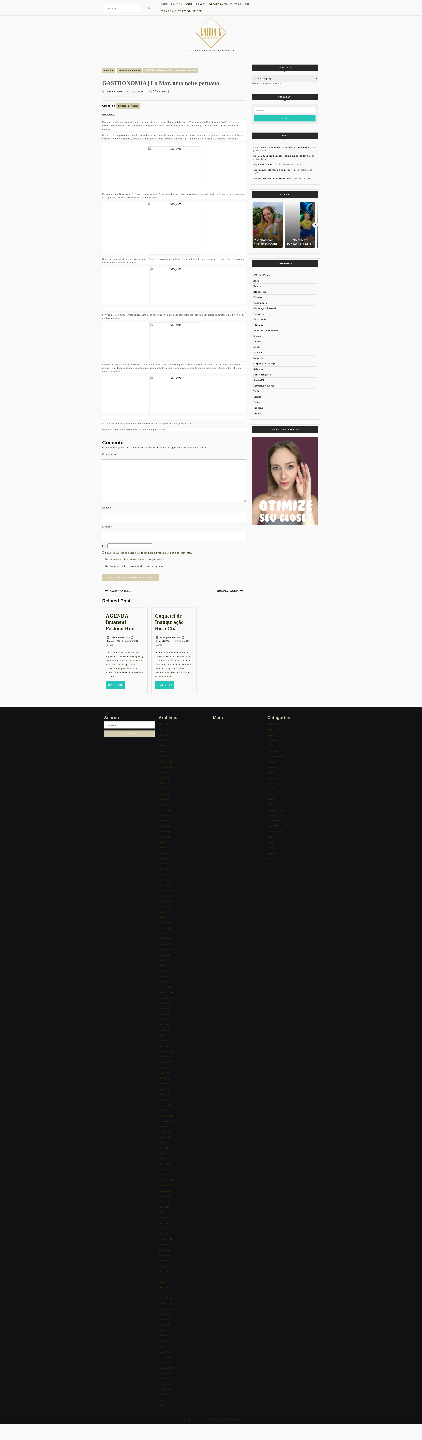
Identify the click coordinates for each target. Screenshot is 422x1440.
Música (257, 352)
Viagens (258, 408)
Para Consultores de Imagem (181, 11)
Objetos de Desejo (264, 363)
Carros (257, 297)
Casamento (260, 303)
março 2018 (164, 1099)
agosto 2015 (164, 1260)
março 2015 (164, 1287)
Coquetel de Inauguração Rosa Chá (169, 622)
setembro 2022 (166, 863)
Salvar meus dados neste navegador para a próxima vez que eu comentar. (148, 552)
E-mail (107, 526)
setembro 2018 (166, 1067)
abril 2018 (164, 1094)
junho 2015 (164, 1271)
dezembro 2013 (166, 1368)
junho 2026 (164, 724)
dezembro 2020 (166, 938)
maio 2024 (164, 794)
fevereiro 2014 (166, 1357)
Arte (256, 280)
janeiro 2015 (165, 1298)
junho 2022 (164, 869)
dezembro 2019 (166, 992)
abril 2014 (164, 1346)
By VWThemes (228, 1419)
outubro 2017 (165, 1126)
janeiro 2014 (165, 1362)
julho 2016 (164, 1201)
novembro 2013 (166, 1373)
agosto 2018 (164, 1073)
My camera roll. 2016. (267, 164)
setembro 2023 (166, 831)
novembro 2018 (166, 1056)
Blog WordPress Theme (200, 1419)
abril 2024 (164, 799)
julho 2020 (164, 960)
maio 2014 (164, 1341)
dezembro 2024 (166, 762)
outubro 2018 (165, 1062)
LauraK (139, 91)
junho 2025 (164, 745)
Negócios (258, 358)
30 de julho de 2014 (170, 637)
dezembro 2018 (166, 1051)
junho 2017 (164, 1148)
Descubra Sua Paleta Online (229, 4)
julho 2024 (164, 783)
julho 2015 (164, 1266)
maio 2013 (164, 1400)
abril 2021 (164, 917)
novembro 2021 (166, 896)
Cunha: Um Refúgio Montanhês (272, 178)
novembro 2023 (166, 820)
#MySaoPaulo (261, 275)
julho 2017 (164, 1142)
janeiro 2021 (165, 933)
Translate (276, 83)
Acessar (217, 724)
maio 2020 (164, 971)
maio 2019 (164, 1030)
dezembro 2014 (166, 1303)
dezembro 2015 (166, 1239)
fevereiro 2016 (166, 1228)
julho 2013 (164, 1389)
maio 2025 (164, 751)
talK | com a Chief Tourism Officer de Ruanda (282, 147)
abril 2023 (164, 853)
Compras (259, 314)
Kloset (257, 336)
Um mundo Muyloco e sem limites (274, 170)
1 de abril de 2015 (120, 637)
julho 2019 (164, 1019)
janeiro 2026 (165, 735)
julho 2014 (164, 1330)
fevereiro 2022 (166, 880)
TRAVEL (201, 4)
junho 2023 (164, 847)
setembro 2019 (166, 1008)
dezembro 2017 (166, 1116)
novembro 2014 (166, 1309)
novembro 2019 (166, 998)
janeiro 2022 (165, 885)
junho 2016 (164, 1207)
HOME (164, 4)
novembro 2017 (166, 1121)
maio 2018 (164, 1089)
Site (104, 545)
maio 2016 (164, 1212)
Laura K (108, 70)
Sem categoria (262, 374)
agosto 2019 (164, 1014)
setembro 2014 (166, 1319)
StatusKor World (263, 385)
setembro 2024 (166, 772)
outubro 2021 (165, 901)
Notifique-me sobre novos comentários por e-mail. (135, 559)
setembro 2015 (166, 1255)
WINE (189, 4)
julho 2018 (164, 1078)
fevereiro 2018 (166, 1105)
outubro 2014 (165, 1314)
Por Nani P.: (108, 114)
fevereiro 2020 (166, 987)
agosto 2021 (164, 906)
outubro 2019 (165, 1003)
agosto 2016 (164, 1196)
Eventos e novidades (129, 70)
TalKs (257, 391)
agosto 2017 (164, 1137)
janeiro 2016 (165, 1234)
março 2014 (164, 1352)
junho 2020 (164, 965)
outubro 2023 (165, 826)
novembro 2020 (166, 944)
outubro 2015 (165, 1250)
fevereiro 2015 (166, 1292)
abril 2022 (164, 874)
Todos (257, 402)
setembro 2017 (166, 1132)
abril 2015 (164, 1282)
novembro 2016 (166, 1185)
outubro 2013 (165, 1378)
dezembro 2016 (166, 1180)
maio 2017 (164, 1153)
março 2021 (164, 922)
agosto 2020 (164, 955)
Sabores (258, 369)
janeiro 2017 (165, 1174)
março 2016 (164, 1223)
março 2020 (164, 981)
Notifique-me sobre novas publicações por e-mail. (135, 566)
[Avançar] (315, 225)
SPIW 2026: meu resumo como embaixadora (280, 155)
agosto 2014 (164, 1325)
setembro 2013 (166, 1384)
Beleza (257, 286)
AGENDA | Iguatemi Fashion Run (120, 622)
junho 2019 (164, 1024)
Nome (106, 507)
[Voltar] (254, 225)
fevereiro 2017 (166, 1169)
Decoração (260, 319)
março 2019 (164, 1040)
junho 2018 (164, 1083)
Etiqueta (258, 325)
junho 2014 (164, 1335)
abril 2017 (164, 1158)
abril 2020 (164, 976)
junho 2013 (164, 1394)
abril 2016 (164, 1217)
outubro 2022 (165, 858)
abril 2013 (164, 1405)
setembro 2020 (166, 949)
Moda (256, 347)
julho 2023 (164, 842)
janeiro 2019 (165, 1046)
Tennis (257, 396)
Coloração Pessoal (264, 308)
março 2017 (164, 1164)
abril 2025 (164, 756)
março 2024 (164, 804)
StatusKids (260, 380)
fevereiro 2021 (166, 928)
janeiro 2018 (165, 1110)
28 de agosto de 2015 (116, 91)
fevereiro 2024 (166, 810)
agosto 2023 (164, 837)
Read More (116, 686)
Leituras (258, 341)
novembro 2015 (166, 1244)
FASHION (176, 4)
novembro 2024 (166, 767)
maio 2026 (164, 729)
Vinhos (257, 413)
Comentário (110, 454)
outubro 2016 (165, 1191)
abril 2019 (164, 1035)
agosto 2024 (164, 778)
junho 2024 (164, 788)
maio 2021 (164, 912)
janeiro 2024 (165, 815)
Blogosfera (260, 291)
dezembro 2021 (166, 890)
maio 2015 (164, 1276)
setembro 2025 (166, 740)
